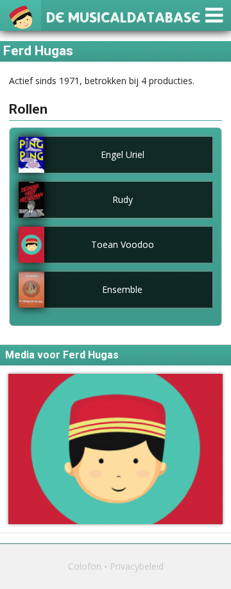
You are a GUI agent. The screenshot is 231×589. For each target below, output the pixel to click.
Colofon (84, 566)
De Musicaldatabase (123, 15)
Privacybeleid (137, 566)
